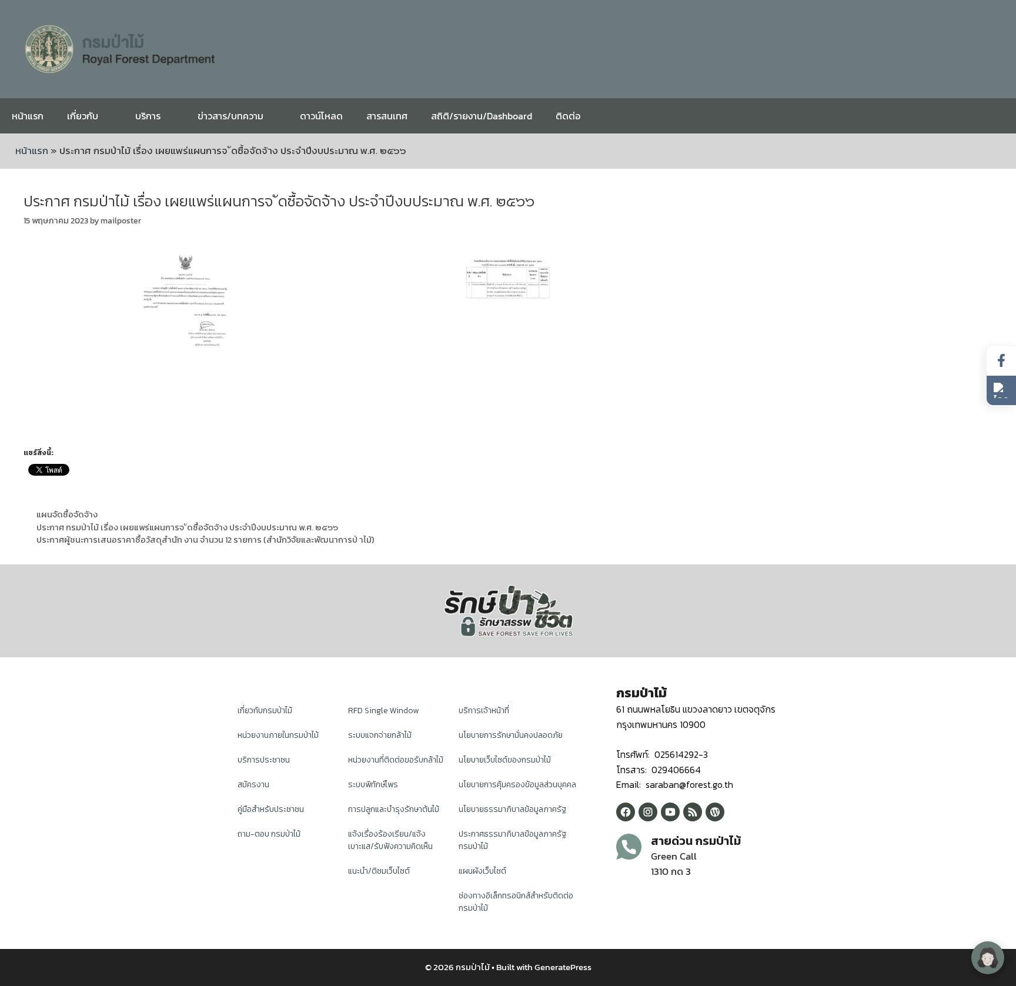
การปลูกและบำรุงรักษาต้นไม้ (393, 809)
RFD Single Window (383, 710)
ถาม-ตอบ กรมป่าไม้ (269, 834)
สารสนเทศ (386, 116)
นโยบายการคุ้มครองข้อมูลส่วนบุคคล (517, 784)
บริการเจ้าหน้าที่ (484, 710)
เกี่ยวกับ (82, 116)
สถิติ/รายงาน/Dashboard (481, 116)
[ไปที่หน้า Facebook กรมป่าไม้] (1001, 361)
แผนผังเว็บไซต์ (482, 871)
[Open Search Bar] (998, 115)
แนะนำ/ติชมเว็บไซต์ (379, 871)
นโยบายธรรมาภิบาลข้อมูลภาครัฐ (512, 809)
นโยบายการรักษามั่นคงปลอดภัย (511, 735)
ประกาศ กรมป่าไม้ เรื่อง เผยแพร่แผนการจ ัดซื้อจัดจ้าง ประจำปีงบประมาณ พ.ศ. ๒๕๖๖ (187, 527)
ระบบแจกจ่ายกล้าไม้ (380, 735)
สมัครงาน (253, 784)
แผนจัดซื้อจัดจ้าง (67, 514)
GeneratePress (562, 967)
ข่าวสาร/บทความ (230, 116)
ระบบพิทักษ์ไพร (373, 784)
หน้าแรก (28, 116)
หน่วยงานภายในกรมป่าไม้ (278, 735)
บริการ (148, 116)
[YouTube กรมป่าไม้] (670, 812)
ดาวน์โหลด (321, 116)
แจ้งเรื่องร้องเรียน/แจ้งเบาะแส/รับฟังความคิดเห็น (390, 840)
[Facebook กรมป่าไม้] (625, 812)
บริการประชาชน (264, 760)
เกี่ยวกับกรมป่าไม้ (265, 710)
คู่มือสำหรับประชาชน (271, 809)
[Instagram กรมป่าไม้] (648, 812)
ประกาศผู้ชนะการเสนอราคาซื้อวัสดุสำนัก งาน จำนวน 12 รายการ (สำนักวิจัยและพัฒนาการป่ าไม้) (205, 539)
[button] (1001, 390)
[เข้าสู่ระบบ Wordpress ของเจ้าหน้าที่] (715, 812)
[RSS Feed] (692, 812)
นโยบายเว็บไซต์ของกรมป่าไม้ (505, 760)
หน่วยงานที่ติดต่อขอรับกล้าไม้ (395, 760)
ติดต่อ (568, 116)
